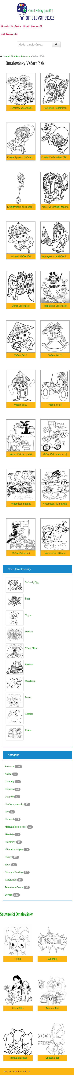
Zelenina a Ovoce (14, 887)
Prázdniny (10, 842)
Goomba (29, 713)
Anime (8, 774)
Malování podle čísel (16, 827)
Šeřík (27, 598)
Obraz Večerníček (21, 306)
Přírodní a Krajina (14, 849)
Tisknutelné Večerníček (55, 306)
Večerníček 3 (21, 405)
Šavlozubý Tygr (32, 582)
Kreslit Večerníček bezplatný (21, 207)
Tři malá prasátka (18, 1058)
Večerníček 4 (55, 405)
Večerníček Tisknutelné (55, 503)
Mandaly (9, 834)
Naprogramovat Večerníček (55, 256)
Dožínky (29, 631)
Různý (8, 857)
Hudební (9, 819)
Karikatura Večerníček (55, 108)
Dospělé (9, 796)
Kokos (28, 730)
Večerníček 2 (55, 355)
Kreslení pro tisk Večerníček (21, 157)
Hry (7, 811)
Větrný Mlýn (31, 648)
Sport (8, 864)
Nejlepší (36, 26)
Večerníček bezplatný (21, 454)
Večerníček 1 (21, 355)
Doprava (9, 789)
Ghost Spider (52, 1058)
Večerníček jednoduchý (55, 454)
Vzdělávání (11, 879)
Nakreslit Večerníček (20, 256)
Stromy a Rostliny (14, 872)
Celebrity (10, 781)
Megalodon (30, 681)
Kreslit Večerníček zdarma (55, 207)
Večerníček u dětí (21, 553)
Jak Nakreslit (9, 34)
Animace (25, 56)
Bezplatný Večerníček (21, 108)
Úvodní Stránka (11, 26)
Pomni (28, 697)
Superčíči (52, 959)
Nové (26, 26)
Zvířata (9, 895)
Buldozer (29, 664)
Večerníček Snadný (21, 503)
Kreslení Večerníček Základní (56, 157)
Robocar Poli (52, 1008)
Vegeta (28, 615)
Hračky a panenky (14, 804)
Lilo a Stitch (18, 1008)
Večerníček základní (55, 553)
